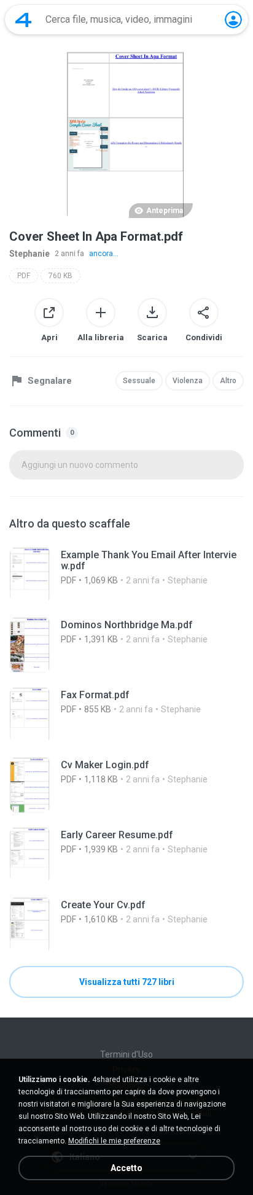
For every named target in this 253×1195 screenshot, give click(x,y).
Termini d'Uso (126, 1054)
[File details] (126, 575)
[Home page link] (23, 20)
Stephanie (29, 254)
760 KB (60, 275)
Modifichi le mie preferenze (114, 1141)
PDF (23, 275)
